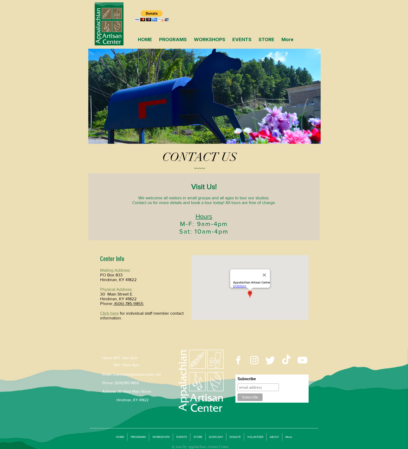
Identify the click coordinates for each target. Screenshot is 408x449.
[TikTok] (286, 360)
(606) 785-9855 (128, 303)
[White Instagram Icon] (254, 360)
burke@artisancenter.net (140, 374)
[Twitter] (270, 360)
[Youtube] (302, 360)
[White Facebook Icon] (238, 360)
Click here (109, 313)
